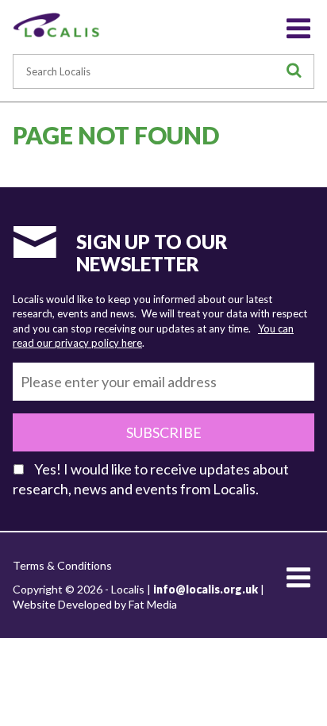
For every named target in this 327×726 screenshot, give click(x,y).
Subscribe (164, 432)
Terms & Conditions (62, 565)
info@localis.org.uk (205, 589)
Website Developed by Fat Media (95, 604)
